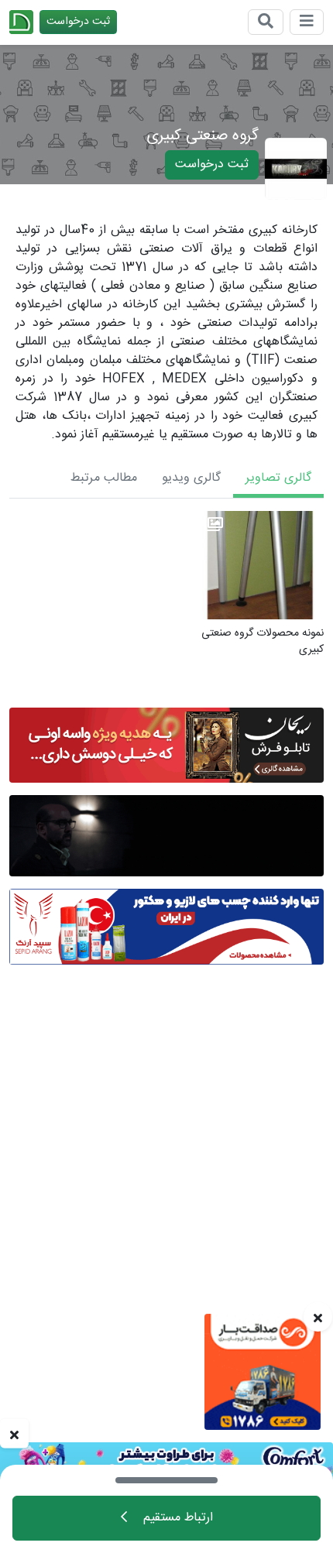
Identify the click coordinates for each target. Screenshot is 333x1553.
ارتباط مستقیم (176, 1517)
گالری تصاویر (278, 478)
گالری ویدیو (191, 478)
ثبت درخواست (78, 21)
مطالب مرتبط (103, 478)
